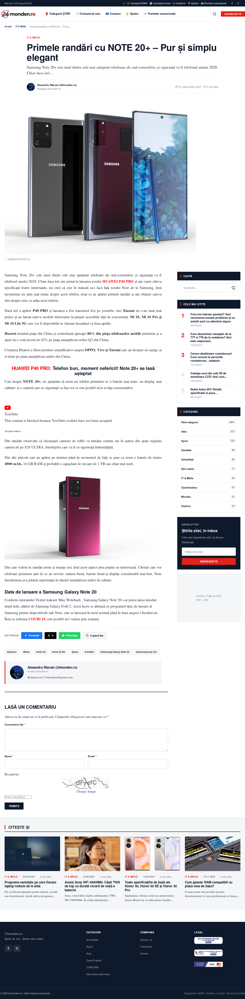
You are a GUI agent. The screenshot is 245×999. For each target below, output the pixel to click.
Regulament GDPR (194, 993)
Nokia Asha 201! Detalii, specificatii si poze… (206, 391)
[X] (238, 3)
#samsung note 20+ (146, 652)
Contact (220, 993)
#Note (26, 652)
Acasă (8, 26)
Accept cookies (13, 431)
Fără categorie (189, 422)
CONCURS (92, 967)
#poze (75, 652)
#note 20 (41, 652)
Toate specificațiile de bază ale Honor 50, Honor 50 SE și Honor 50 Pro (151, 886)
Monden (186, 497)
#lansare (12, 652)
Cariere (144, 953)
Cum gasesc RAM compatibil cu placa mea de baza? (208, 884)
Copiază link (96, 635)
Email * (92, 756)
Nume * (9, 756)
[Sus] (236, 992)
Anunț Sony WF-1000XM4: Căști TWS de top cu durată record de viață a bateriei (92, 886)
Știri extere (187, 469)
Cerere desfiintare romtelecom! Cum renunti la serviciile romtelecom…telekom (211, 357)
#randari (89, 652)
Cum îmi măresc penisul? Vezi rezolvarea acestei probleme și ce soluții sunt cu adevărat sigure (212, 318)
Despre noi (146, 940)
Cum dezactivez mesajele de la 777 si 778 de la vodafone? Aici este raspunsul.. (210, 337)
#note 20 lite (58, 652)
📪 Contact (178, 3)
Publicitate (146, 946)
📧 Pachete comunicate (214, 3)
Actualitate (187, 459)
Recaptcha (12, 774)
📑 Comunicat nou (159, 3)
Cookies (210, 993)
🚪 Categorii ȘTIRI (136, 3)
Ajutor (89, 946)
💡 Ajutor (193, 3)
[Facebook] (232, 3)
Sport (184, 441)
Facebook (34, 635)
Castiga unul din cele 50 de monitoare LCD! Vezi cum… (208, 375)
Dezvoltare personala (98, 974)
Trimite (14, 806)
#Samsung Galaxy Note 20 (114, 652)
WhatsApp (71, 635)
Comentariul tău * (15, 724)
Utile (184, 431)
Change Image (86, 791)
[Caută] (215, 14)
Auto (88, 953)
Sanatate (186, 450)
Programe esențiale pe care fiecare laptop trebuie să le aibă (30, 884)
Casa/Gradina (189, 487)
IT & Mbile (21, 26)
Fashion (186, 506)
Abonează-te (233, 14)
